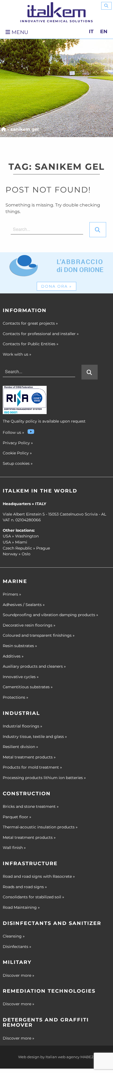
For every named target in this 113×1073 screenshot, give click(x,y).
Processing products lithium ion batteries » (44, 777)
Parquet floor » (17, 816)
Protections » (15, 697)
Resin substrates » (20, 645)
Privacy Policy (16, 442)
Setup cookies (16, 463)
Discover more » (18, 975)
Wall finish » (14, 847)
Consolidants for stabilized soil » (33, 896)
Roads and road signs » (25, 886)
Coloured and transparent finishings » (39, 635)
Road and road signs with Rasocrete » (39, 876)
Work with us (17, 354)
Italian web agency (63, 1057)
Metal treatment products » (29, 757)
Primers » (12, 594)
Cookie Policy (16, 453)
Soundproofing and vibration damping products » (50, 614)
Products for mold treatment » (32, 767)
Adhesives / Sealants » (24, 604)
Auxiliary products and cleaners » (34, 666)
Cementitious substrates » (28, 686)
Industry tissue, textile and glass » (35, 736)
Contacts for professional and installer (41, 333)
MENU (19, 32)
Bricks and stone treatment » (31, 806)
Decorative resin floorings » (29, 625)
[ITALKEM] (56, 9)
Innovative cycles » (21, 676)
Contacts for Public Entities (30, 343)
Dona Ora (56, 286)
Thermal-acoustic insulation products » (40, 827)
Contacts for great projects (30, 323)
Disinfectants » (17, 946)
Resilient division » (20, 746)
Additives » (13, 656)
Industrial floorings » (22, 726)
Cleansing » (14, 936)
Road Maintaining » (21, 907)
